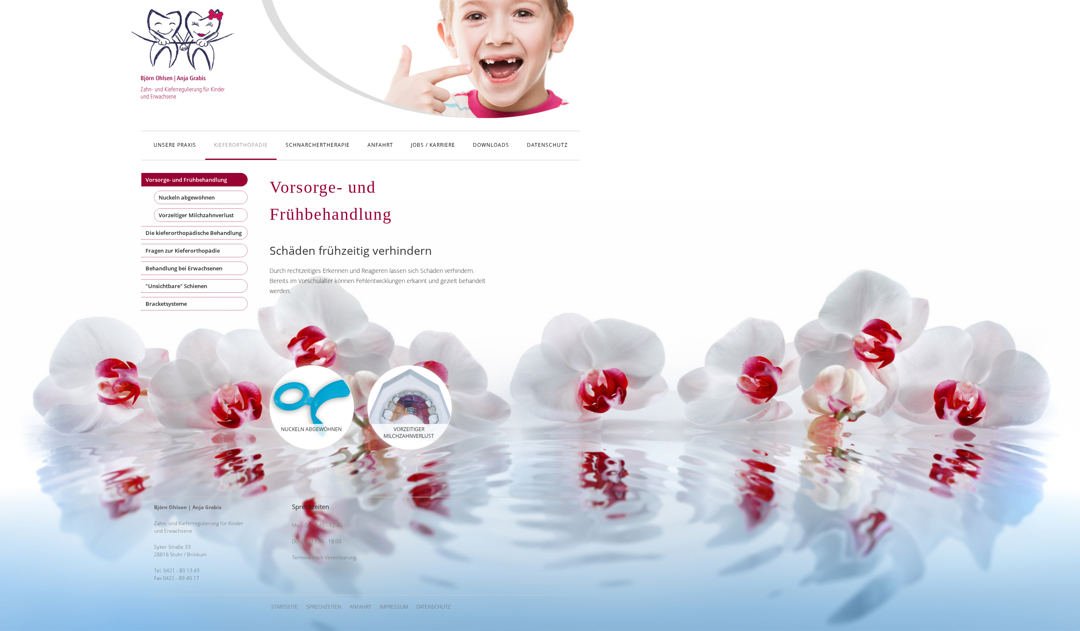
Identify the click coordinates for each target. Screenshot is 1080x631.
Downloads (491, 144)
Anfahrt (380, 144)
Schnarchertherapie (318, 144)
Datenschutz (547, 144)
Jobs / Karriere (433, 144)
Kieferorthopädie (241, 144)
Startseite (284, 606)
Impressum (394, 606)
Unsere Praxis (175, 144)
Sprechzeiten (323, 606)
